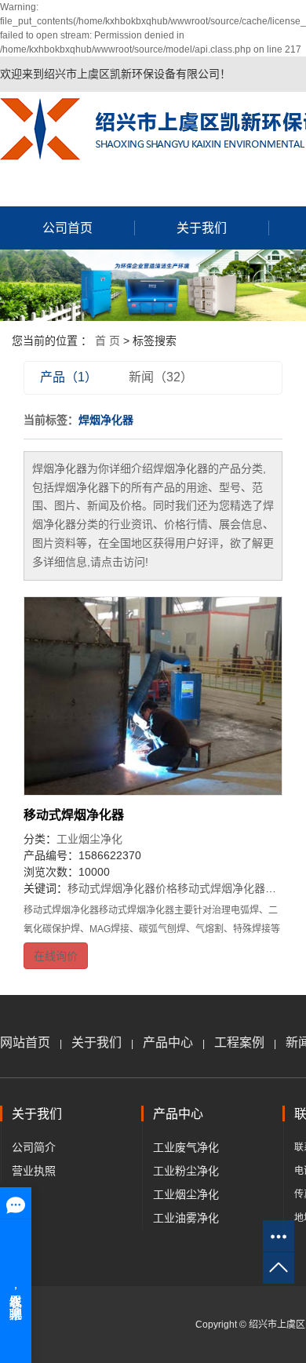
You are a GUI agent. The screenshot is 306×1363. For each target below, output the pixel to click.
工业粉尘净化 (186, 1170)
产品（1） (68, 377)
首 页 (107, 340)
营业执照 (34, 1170)
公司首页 (67, 228)
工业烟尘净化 (89, 839)
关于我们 (202, 228)
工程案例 (239, 1042)
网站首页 (25, 1042)
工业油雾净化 (186, 1218)
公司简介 (34, 1147)
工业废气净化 (186, 1147)
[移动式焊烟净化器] (153, 696)
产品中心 (168, 1042)
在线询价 (56, 955)
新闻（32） (161, 377)
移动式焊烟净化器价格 (122, 888)
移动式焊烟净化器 (74, 815)
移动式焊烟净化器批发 (232, 888)
